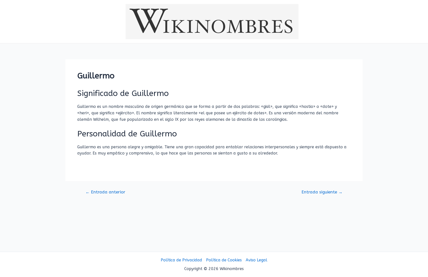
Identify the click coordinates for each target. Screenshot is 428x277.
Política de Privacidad (181, 260)
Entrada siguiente (322, 192)
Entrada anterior (105, 192)
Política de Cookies (224, 260)
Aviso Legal (256, 260)
